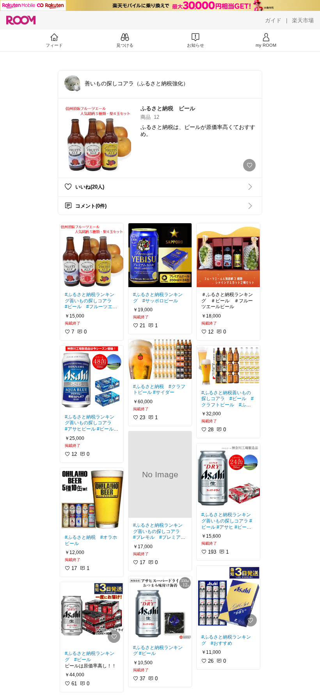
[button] (72, 83)
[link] (91, 255)
